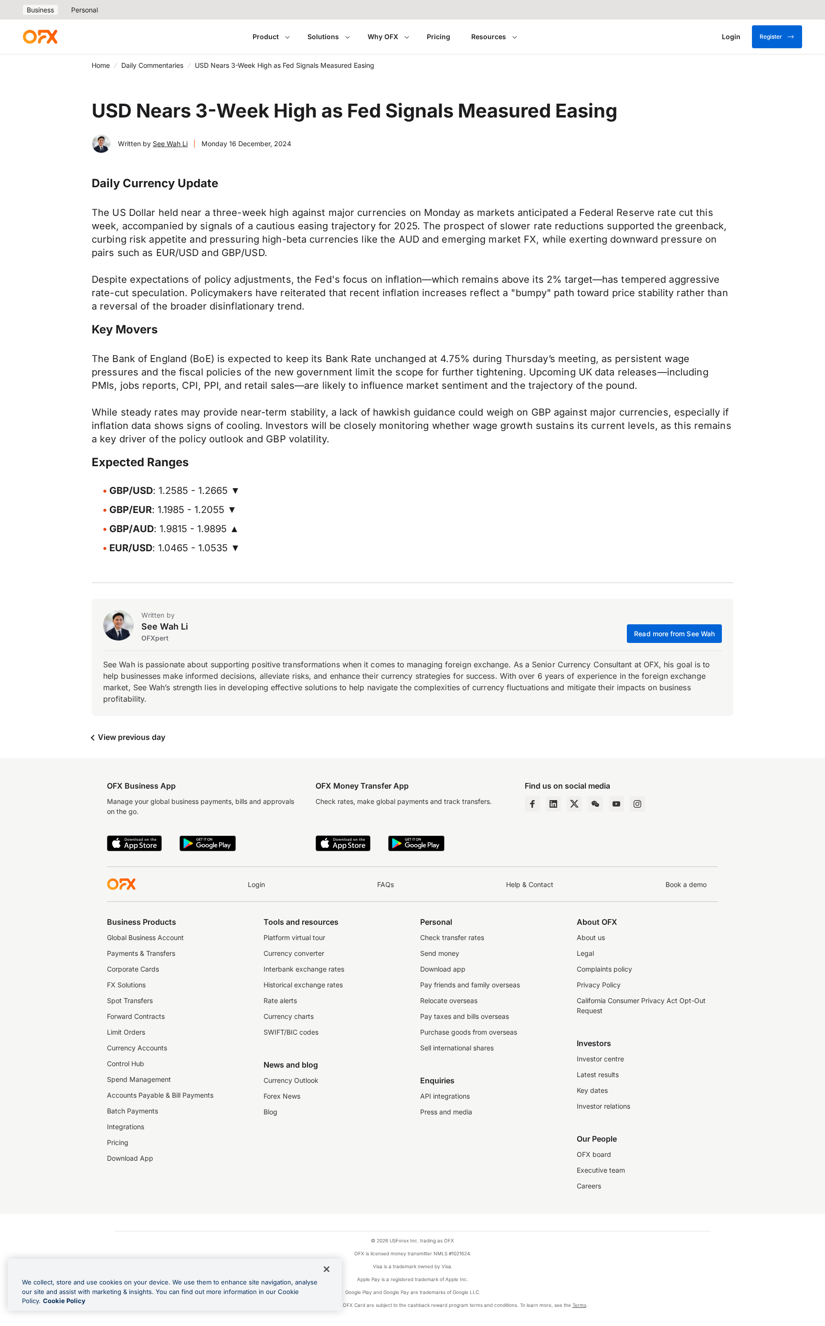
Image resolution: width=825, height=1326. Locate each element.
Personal (84, 10)
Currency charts (289, 1016)
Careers (589, 1186)
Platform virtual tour (294, 937)
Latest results (598, 1074)
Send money (439, 953)
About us (591, 937)
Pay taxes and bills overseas (464, 1016)
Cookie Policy (64, 1301)
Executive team (601, 1170)
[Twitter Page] (574, 804)
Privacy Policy (599, 985)
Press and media (446, 1112)
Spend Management (139, 1079)
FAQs (385, 884)
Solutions (323, 36)
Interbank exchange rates (304, 969)
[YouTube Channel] (616, 804)
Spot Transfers (130, 1000)
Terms (579, 1305)
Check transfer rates (452, 937)
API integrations (445, 1096)
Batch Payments (132, 1111)
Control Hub (125, 1063)
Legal (585, 953)
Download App (130, 1158)
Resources (488, 36)
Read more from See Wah (674, 634)
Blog (270, 1112)
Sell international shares (457, 1048)
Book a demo (686, 884)
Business (40, 10)
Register (771, 36)
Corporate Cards (133, 969)
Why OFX (383, 36)
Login (256, 884)
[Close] (326, 1269)
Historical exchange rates (303, 985)
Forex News (282, 1096)
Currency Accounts (137, 1048)
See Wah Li (170, 143)
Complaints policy (604, 969)
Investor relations (603, 1106)
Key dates (592, 1090)
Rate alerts (280, 1000)
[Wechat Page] (595, 804)
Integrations (125, 1127)
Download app (442, 969)
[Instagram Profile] (637, 804)
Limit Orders (126, 1032)
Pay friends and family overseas (470, 985)
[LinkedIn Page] (553, 804)
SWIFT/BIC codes (291, 1032)
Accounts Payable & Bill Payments (160, 1095)
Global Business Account (145, 937)
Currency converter (294, 953)
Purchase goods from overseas (468, 1032)
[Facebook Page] (532, 804)
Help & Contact (529, 884)
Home (101, 65)
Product (266, 36)
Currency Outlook (291, 1080)
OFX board (594, 1154)
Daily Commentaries (152, 65)
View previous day (130, 737)
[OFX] (40, 37)
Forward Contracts (136, 1016)
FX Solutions (126, 985)
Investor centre (600, 1059)
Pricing (438, 36)
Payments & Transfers (141, 953)
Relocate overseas (448, 1000)
